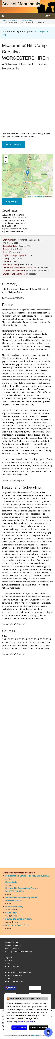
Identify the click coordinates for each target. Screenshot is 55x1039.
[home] (20, 16)
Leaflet (29, 196)
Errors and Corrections (14, 981)
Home (4, 21)
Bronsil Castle (11, 882)
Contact (8, 978)
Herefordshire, (27, 21)
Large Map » (12, 201)
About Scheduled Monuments (18, 972)
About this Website (13, 975)
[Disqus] (27, 755)
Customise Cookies (38, 1027)
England (13, 21)
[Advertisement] (27, 101)
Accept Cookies (19, 1027)
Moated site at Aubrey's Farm (18, 919)
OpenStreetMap (39, 196)
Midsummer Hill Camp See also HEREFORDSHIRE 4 (27, 875)
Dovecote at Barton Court (17, 925)
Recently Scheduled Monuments (19, 951)
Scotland (8, 960)
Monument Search (13, 945)
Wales (7, 963)
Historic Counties (12, 966)
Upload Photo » (13, 144)
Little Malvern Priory (14, 906)
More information (26, 1021)
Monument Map (12, 942)
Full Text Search (12, 948)
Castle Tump (11, 912)
